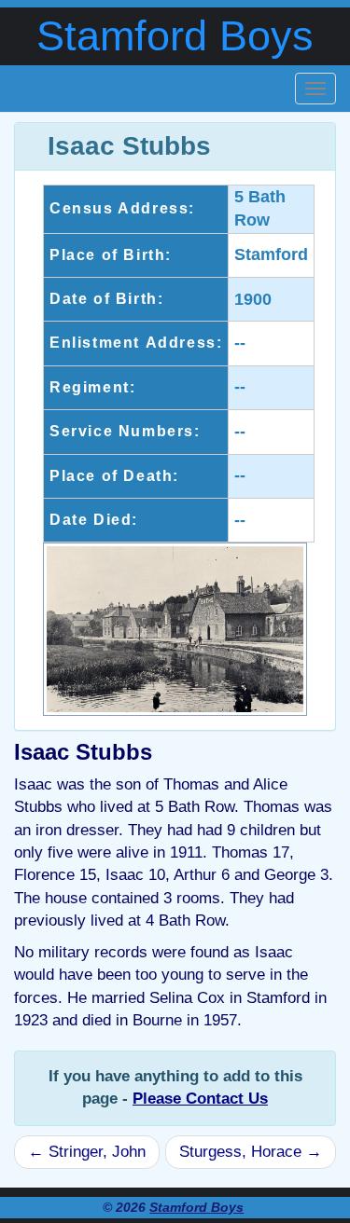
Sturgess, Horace (250, 1152)
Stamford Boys (175, 36)
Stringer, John (87, 1152)
